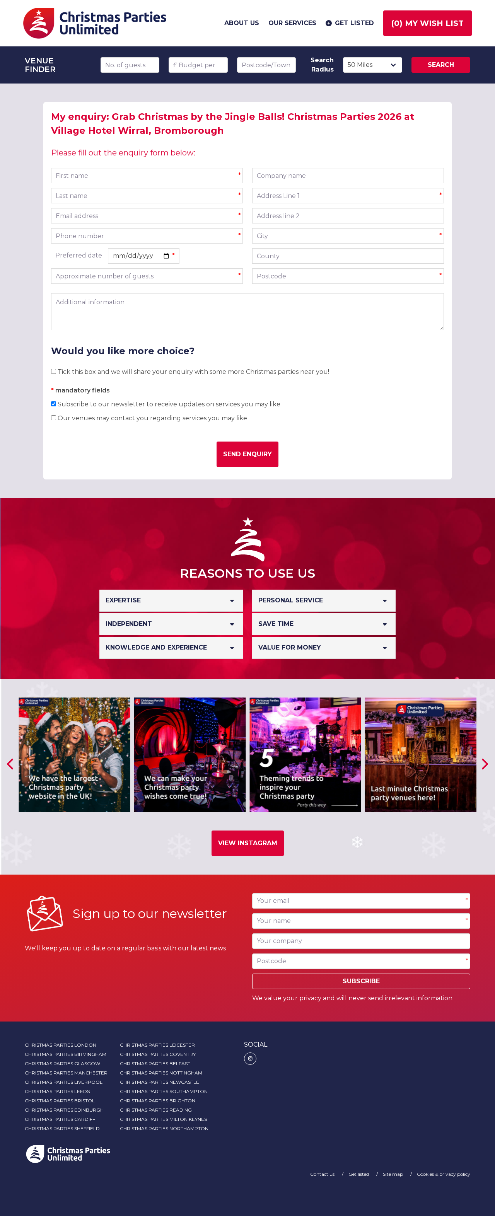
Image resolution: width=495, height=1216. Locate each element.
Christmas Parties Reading (156, 1110)
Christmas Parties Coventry (158, 1054)
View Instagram (247, 843)
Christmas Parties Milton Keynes (163, 1119)
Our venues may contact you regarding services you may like (151, 418)
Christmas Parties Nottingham (161, 1073)
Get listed (354, 23)
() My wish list (427, 23)
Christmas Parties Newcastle (159, 1082)
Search (441, 64)
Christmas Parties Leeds (57, 1091)
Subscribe (361, 981)
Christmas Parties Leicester (157, 1045)
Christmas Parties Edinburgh (64, 1110)
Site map (393, 1174)
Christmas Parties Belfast (155, 1063)
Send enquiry (247, 454)
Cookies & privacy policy (443, 1174)
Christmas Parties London (60, 1045)
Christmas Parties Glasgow (62, 1063)
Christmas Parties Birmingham (65, 1054)
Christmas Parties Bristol (60, 1100)
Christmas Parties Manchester (66, 1073)
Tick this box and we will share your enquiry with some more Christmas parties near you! (192, 371)
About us (241, 23)
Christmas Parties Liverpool (63, 1082)
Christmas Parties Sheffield (62, 1128)
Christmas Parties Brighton (157, 1100)
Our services (292, 23)
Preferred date (78, 255)
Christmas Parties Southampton (164, 1091)
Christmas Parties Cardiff (60, 1119)
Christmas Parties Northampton (164, 1128)
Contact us (323, 1174)
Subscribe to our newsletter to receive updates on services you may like (168, 404)
